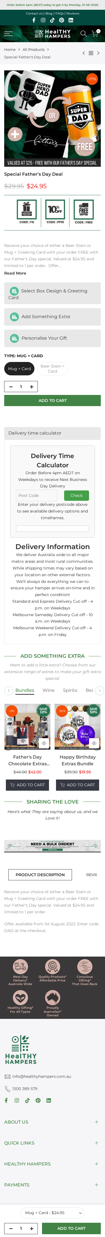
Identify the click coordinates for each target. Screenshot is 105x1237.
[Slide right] (99, 690)
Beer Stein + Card (52, 369)
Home (10, 49)
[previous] (8, 747)
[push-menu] (8, 33)
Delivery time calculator (34, 433)
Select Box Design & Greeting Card (47, 294)
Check (77, 495)
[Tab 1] (24, 691)
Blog (49, 13)
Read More (15, 273)
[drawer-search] (84, 33)
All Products (34, 49)
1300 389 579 (25, 1088)
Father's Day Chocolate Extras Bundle (27, 760)
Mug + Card (19, 368)
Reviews (72, 13)
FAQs (59, 13)
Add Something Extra (45, 316)
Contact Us (34, 13)
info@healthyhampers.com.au (41, 1076)
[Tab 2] (49, 691)
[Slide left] (8, 690)
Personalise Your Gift (43, 337)
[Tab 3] (70, 691)
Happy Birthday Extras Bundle (78, 760)
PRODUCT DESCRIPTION (40, 874)
